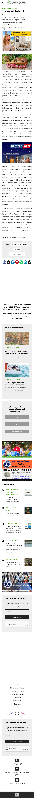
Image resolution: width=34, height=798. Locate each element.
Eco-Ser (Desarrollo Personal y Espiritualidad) (14, 492)
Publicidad (17, 701)
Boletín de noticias (18, 598)
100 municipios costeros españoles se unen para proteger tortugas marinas (15, 385)
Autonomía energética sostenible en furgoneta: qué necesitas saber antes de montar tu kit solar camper (14, 530)
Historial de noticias (17, 688)
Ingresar (18, 704)
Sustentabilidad (17, 254)
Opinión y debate (12, 541)
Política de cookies (17, 691)
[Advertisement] (17, 284)
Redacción (12, 27)
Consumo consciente (14, 523)
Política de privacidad (17, 694)
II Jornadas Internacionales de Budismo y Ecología (12, 499)
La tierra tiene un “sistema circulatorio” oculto (13, 564)
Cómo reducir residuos (11, 509)
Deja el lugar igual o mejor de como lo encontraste (12, 515)
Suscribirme (17, 617)
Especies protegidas (10, 8)
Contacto (17, 685)
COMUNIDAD (15, 304)
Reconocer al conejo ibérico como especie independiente (17, 352)
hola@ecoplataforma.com (17, 783)
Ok (17, 795)
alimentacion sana (19, 244)
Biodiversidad (11, 559)
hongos (17, 249)
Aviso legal (17, 697)
